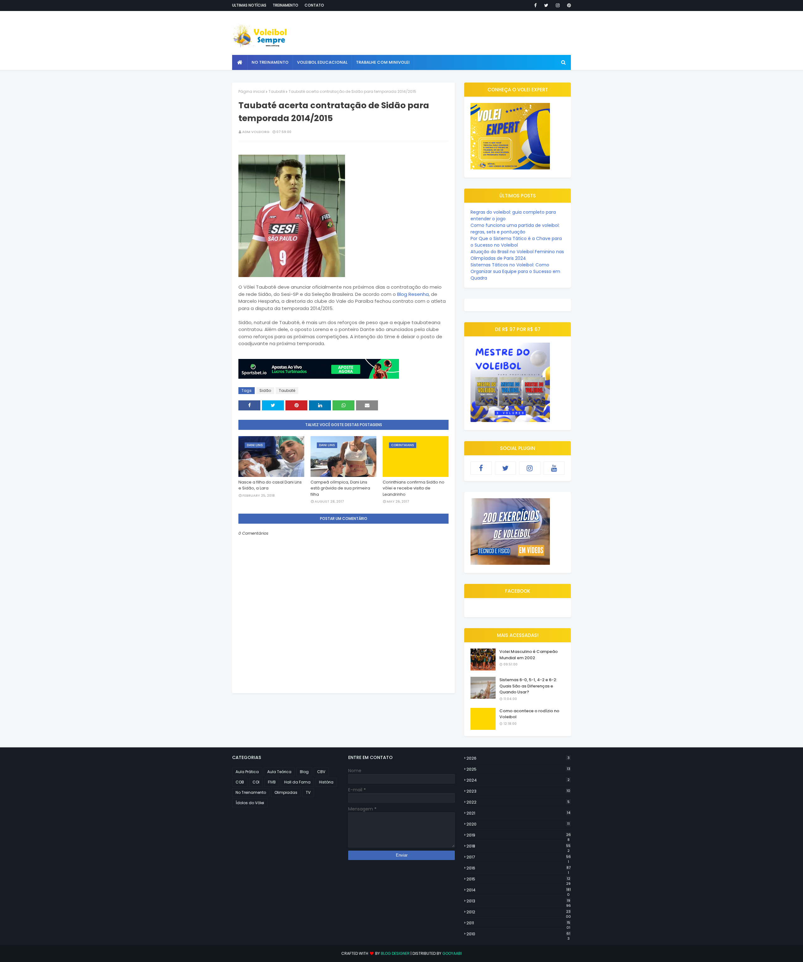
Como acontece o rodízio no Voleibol (529, 714)
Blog (304, 771)
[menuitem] (239, 62)
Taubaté (277, 91)
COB (240, 782)
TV (308, 792)
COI (256, 782)
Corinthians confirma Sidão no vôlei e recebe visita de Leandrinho (413, 488)
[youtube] (554, 468)
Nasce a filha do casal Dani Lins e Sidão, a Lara (270, 485)
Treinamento (285, 5)
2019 (518, 835)
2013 (518, 901)
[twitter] (546, 5)
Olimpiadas (285, 792)
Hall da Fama (297, 782)
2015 (518, 879)
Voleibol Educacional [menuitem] (322, 62)
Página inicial (251, 91)
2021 (518, 813)
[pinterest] (568, 5)
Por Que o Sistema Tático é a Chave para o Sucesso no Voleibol (516, 241)
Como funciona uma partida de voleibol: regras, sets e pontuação (515, 228)
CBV (321, 771)
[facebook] (535, 5)
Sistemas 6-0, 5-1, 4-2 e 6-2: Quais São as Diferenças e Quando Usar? (528, 686)
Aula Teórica (279, 771)
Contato (314, 5)
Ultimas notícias (249, 5)
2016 (518, 868)
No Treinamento (251, 792)
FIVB (272, 782)
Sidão (265, 390)
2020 (518, 824)
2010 (518, 934)
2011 (518, 923)
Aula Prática (247, 771)
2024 (518, 780)
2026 (518, 758)
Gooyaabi (452, 953)
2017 (518, 857)
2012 (518, 912)
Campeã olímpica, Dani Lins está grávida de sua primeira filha (340, 488)
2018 (518, 846)
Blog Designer (395, 953)
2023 (518, 791)
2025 (518, 769)
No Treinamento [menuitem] (270, 62)
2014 (518, 890)
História (326, 782)
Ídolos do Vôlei (250, 802)
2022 (518, 802)
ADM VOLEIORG (255, 131)
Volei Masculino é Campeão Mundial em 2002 (528, 655)
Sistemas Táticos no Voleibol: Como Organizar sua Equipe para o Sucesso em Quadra (515, 271)
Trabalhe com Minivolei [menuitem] (383, 62)
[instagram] (558, 5)
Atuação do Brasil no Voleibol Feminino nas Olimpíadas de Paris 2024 (517, 255)
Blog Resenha (413, 294)
